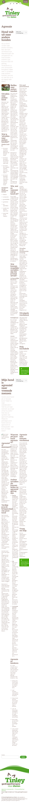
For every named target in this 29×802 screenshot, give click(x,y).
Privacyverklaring (19, 789)
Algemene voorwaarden (7, 789)
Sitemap (3, 790)
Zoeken (3, 755)
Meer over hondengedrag (19, 32)
